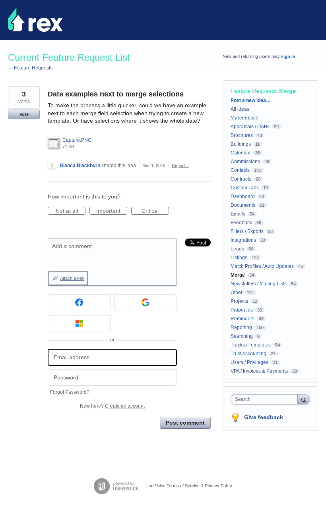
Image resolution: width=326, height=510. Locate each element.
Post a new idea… (251, 100)
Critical (155, 211)
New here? (112, 406)
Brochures (242, 135)
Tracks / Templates (251, 345)
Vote (24, 114)
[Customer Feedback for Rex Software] (35, 20)
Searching (242, 336)
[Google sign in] (145, 302)
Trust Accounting (248, 353)
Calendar (241, 153)
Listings (239, 257)
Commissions (245, 161)
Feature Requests (253, 91)
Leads (237, 249)
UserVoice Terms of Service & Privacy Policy (189, 485)
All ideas (240, 109)
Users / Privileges (249, 362)
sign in (288, 56)
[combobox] (266, 399)
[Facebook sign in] (79, 302)
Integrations (243, 240)
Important (111, 211)
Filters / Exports (247, 231)
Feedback (241, 222)
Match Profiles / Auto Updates (262, 266)
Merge (287, 91)
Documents (243, 205)
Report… (180, 165)
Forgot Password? (69, 392)
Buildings (241, 144)
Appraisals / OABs (250, 126)
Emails (238, 214)
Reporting (241, 327)
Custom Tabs (245, 188)
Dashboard (243, 196)
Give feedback (263, 417)
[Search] (303, 399)
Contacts (240, 170)
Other (237, 292)
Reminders (242, 318)
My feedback (244, 118)
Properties (242, 310)
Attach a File (72, 278)
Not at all (70, 211)
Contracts (241, 179)
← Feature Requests (30, 68)
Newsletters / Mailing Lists (259, 284)
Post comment (185, 423)
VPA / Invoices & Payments (259, 371)
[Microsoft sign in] (79, 323)
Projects (239, 301)
